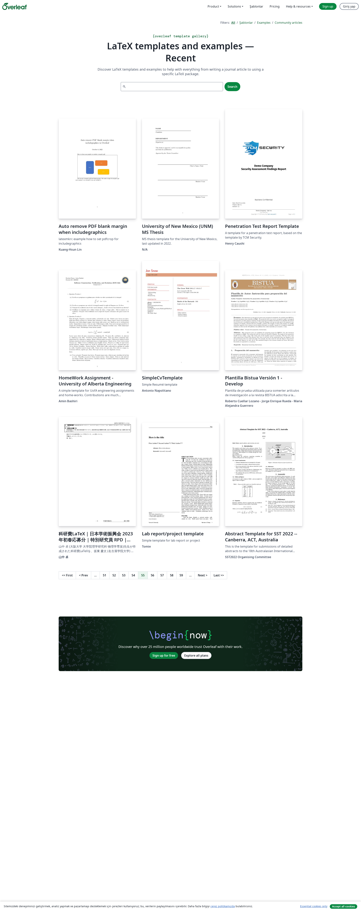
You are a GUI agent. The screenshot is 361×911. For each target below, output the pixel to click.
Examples (264, 23)
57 (162, 575)
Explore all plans (196, 655)
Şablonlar (246, 23)
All (233, 23)
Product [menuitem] (213, 6)
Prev (83, 575)
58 (171, 575)
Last (219, 575)
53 (123, 575)
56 (152, 575)
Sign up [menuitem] (327, 6)
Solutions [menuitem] (234, 6)
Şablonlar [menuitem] (256, 6)
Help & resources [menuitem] (298, 6)
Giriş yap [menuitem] (349, 6)
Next (202, 575)
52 (114, 575)
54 (133, 575)
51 (104, 575)
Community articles (288, 23)
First (67, 575)
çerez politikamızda (222, 906)
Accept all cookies (343, 906)
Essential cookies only (313, 906)
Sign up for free (163, 655)
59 (181, 575)
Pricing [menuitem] (275, 6)
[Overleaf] (14, 6)
